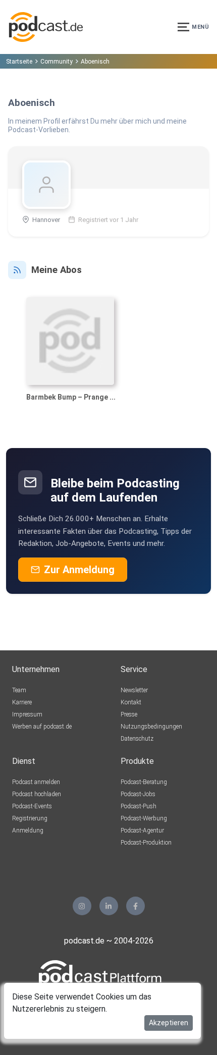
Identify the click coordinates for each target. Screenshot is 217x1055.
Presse (129, 714)
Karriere (22, 702)
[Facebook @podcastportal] (135, 906)
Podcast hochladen (36, 794)
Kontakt (131, 702)
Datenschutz (137, 738)
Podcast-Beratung (144, 782)
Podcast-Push (138, 806)
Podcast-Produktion (146, 842)
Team (19, 690)
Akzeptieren (168, 1023)
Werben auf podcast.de (42, 726)
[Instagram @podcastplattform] (82, 906)
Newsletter (134, 690)
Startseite (19, 61)
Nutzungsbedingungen (151, 726)
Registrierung (29, 818)
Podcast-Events (32, 806)
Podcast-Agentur (142, 830)
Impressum (27, 714)
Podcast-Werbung (144, 818)
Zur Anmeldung (79, 570)
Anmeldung (27, 830)
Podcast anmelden (36, 782)
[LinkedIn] (108, 906)
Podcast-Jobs (138, 794)
